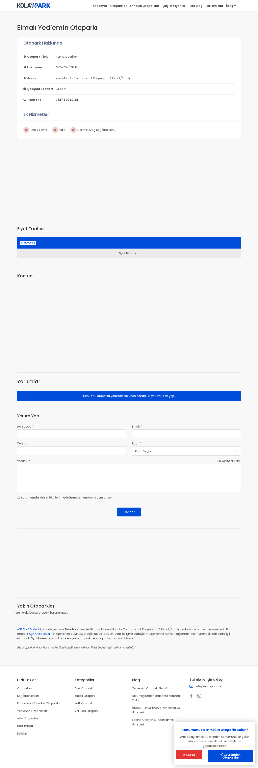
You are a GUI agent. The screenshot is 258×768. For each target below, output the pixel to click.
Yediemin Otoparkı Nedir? (150, 688)
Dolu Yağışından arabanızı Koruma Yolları (156, 698)
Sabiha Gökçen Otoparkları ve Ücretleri (153, 722)
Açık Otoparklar (39, 634)
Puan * (136, 443)
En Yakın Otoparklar (144, 6)
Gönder (129, 512)
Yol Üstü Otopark (86, 711)
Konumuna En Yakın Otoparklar (39, 703)
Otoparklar (118, 6)
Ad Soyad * (25, 427)
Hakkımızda (214, 6)
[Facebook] (192, 696)
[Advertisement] (129, 185)
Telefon (22, 443)
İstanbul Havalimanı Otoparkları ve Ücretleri (156, 710)
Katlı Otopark (84, 703)
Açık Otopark (84, 688)
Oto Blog (196, 6)
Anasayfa (100, 6)
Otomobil (28, 243)
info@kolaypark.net (209, 686)
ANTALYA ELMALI (28, 629)
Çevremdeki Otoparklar (231, 756)
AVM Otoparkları (28, 718)
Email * (137, 427)
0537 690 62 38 (67, 100)
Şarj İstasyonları (174, 6)
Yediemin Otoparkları (32, 711)
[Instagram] (200, 696)
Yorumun (23, 461)
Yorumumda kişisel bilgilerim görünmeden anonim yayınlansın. (66, 497)
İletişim (231, 6)
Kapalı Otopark (85, 696)
